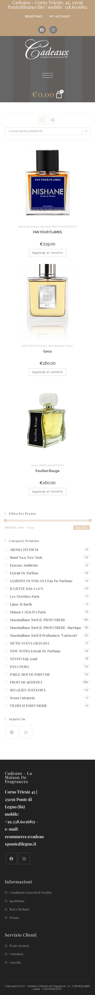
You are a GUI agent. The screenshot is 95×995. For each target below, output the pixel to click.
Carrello (15, 962)
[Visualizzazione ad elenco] (52, 120)
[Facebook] (42, 30)
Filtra (81, 528)
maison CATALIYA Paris (28, 612)
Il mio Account (19, 946)
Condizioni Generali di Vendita (30, 892)
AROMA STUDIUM (24, 549)
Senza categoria (22, 697)
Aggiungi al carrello (47, 252)
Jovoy (34, 465)
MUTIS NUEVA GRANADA (29, 643)
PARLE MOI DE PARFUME (30, 674)
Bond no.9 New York (26, 557)
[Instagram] (53, 30)
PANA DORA (19, 666)
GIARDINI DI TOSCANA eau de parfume (41, 580)
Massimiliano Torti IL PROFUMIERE (37, 619)
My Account (60, 16)
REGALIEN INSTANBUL (28, 690)
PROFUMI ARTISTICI (64, 226)
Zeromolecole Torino (60, 345)
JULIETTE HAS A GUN (26, 588)
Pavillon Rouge (47, 471)
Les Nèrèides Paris (24, 596)
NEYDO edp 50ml (23, 658)
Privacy (14, 918)
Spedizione (17, 901)
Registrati (34, 16)
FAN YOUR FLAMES (47, 232)
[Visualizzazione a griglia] (42, 120)
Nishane (45, 226)
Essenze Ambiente (24, 565)
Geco (47, 351)
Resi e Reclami (19, 909)
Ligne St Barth (21, 604)
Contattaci (16, 954)
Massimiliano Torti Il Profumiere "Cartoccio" (43, 635)
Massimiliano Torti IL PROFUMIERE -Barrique (45, 627)
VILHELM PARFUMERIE (28, 705)
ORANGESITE (52, 989)
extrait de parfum (28, 226)
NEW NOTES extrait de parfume (35, 651)
